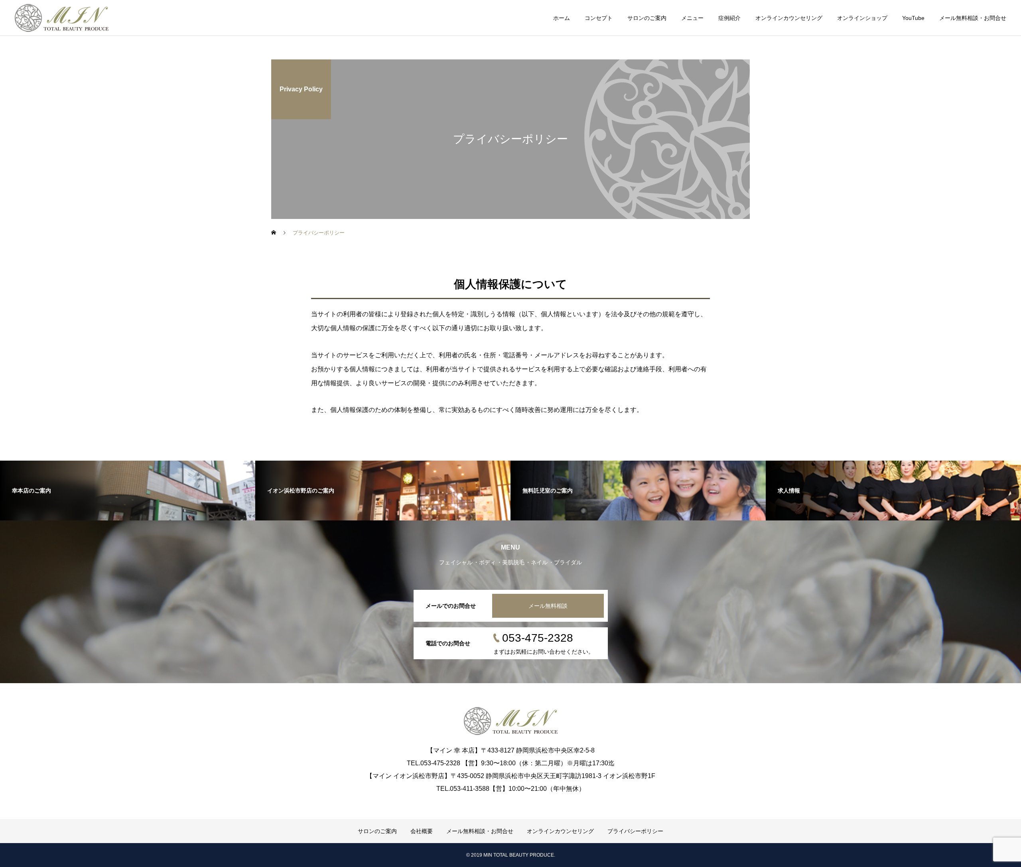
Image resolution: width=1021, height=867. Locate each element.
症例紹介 (729, 18)
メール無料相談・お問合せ (972, 18)
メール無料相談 (548, 606)
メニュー (692, 18)
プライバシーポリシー (635, 831)
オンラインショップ (862, 18)
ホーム (561, 18)
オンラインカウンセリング (788, 18)
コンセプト (599, 18)
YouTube (913, 18)
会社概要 (421, 831)
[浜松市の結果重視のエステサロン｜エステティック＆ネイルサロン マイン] (61, 18)
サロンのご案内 (646, 18)
